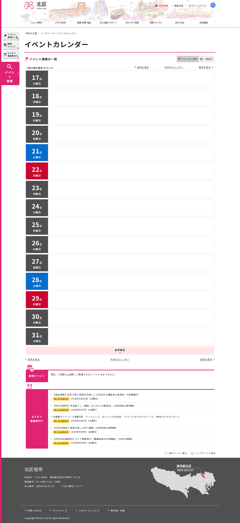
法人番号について (73, 486)
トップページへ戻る (205, 453)
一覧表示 (208, 58)
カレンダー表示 (189, 58)
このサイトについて (89, 510)
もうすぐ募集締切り (13, 54)
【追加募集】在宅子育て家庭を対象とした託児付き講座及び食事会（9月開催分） (96, 394)
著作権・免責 (118, 510)
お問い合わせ (34, 510)
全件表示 (120, 350)
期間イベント (12, 45)
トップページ (47, 33)
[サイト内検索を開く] (213, 5)
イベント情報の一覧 (13, 36)
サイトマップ (60, 510)
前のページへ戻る (178, 453)
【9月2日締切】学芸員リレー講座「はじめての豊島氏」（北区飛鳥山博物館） (94, 405)
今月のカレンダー (173, 67)
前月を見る (143, 67)
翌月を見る (205, 67)
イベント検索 (9, 76)
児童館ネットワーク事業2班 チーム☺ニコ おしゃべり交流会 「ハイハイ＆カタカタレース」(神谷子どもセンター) (116, 416)
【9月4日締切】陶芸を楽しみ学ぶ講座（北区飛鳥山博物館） (85, 427)
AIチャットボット (198, 5)
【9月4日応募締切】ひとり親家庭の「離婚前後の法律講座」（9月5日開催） (93, 439)
